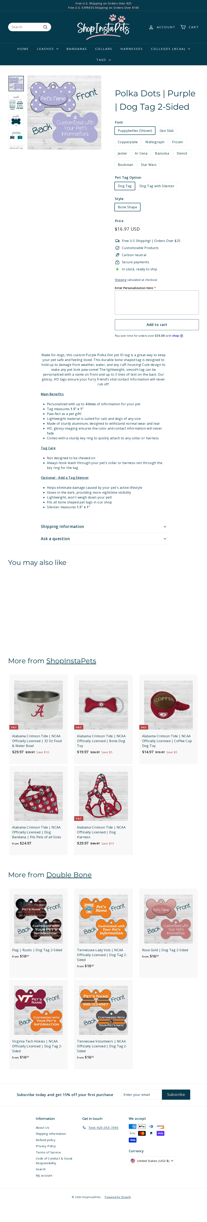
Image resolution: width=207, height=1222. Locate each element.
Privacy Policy (46, 1146)
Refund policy (45, 1140)
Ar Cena (141, 153)
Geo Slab (167, 130)
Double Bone (69, 875)
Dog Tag (125, 186)
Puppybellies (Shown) (135, 130)
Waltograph (154, 142)
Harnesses (131, 49)
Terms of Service (48, 1152)
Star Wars (149, 164)
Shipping (120, 280)
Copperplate (128, 142)
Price (119, 220)
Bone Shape (127, 207)
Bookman (125, 164)
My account (44, 1175)
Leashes (46, 49)
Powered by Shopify (118, 1197)
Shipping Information (62, 526)
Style (119, 198)
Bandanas (77, 49)
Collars (103, 49)
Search (40, 1169)
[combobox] (29, 27)
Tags (102, 60)
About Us (42, 1127)
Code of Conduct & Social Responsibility (54, 1160)
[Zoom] (64, 112)
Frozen (177, 142)
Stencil (182, 153)
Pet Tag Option (128, 177)
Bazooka (162, 153)
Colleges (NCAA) (169, 49)
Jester (122, 153)
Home (23, 49)
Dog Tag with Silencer (156, 186)
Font (119, 122)
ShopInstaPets (71, 661)
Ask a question (55, 538)
